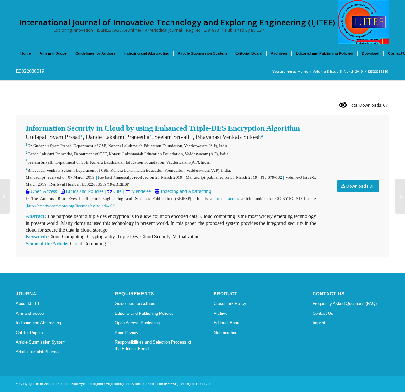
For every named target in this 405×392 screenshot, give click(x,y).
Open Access (43, 191)
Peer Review (126, 332)
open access (228, 198)
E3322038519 (30, 71)
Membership (225, 332)
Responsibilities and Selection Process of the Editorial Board (153, 345)
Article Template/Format (38, 351)
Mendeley (140, 191)
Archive (220, 313)
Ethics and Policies (84, 191)
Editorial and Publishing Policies (144, 313)
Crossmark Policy (230, 303)
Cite (117, 191)
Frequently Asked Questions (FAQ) (345, 303)
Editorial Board (227, 322)
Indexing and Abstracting (185, 191)
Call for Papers (29, 332)
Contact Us (323, 313)
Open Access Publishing (137, 322)
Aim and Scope (30, 313)
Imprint (319, 322)
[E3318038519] (5, 196)
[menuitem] (25, 53)
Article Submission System (41, 342)
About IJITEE (28, 303)
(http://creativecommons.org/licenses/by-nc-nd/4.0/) (70, 205)
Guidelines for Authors (135, 303)
